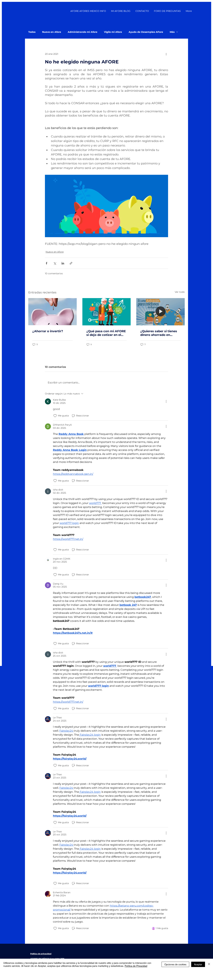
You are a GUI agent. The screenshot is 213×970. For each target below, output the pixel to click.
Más (172, 32)
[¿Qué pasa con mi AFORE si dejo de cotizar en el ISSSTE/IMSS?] (106, 311)
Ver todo (180, 291)
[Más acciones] (166, 54)
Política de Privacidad (136, 966)
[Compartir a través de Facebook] (46, 263)
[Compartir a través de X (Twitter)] (54, 263)
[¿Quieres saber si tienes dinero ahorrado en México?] (160, 311)
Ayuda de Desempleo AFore (146, 32)
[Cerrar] (209, 964)
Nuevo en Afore (51, 32)
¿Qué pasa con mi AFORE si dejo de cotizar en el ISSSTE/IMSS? (106, 333)
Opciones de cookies (175, 964)
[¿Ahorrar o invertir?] (52, 311)
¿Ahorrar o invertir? (47, 331)
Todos (31, 32)
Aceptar (198, 964)
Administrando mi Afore (82, 32)
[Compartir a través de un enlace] (71, 263)
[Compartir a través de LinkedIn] (62, 263)
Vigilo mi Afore (113, 32)
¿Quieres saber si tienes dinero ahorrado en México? (158, 333)
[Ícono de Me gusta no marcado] (55, 416)
